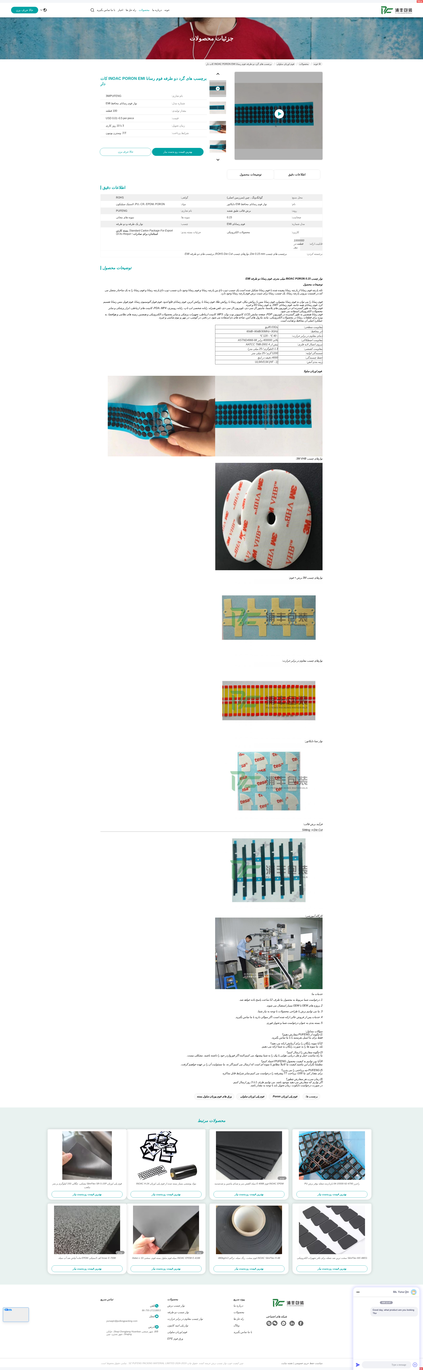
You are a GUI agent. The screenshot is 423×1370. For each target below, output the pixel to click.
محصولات (144, 10)
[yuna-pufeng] (269, 1323)
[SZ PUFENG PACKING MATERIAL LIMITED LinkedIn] (292, 1323)
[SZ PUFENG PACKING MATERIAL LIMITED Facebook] (301, 1323)
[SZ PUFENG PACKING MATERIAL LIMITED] (396, 10)
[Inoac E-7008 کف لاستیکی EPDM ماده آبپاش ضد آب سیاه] (87, 1230)
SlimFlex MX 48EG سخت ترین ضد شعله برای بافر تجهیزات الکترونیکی (332, 1258)
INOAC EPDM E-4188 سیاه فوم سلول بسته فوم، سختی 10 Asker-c (166, 1258)
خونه (167, 10)
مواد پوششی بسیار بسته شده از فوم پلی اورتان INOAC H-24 (166, 1183)
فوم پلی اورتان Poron (285, 1096)
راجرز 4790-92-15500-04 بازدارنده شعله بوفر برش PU (332, 1183)
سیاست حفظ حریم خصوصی (309, 1363)
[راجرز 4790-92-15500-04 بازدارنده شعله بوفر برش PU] (332, 1155)
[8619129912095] (284, 1323)
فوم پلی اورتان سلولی (252, 1096)
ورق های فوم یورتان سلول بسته (214, 1096)
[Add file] (415, 1364)
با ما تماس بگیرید (106, 10)
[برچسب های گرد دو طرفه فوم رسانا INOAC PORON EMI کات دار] (279, 116)
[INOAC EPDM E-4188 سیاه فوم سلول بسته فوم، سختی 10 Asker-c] (166, 1230)
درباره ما (157, 10)
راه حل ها (131, 10)
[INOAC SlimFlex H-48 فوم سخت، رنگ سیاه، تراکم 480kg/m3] (249, 1230)
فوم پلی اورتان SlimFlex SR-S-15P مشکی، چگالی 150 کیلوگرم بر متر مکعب (87, 1185)
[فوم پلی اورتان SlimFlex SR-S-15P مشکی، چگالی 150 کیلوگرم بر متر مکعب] (87, 1155)
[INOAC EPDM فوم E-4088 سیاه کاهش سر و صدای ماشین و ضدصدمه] (249, 1155)
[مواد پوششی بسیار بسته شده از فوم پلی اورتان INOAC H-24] (166, 1155)
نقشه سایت (287, 1363)
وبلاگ (236, 1325)
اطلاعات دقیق (297, 174)
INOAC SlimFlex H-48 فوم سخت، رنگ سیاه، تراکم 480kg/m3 (249, 1258)
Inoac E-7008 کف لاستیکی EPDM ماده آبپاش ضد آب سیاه (87, 1258)
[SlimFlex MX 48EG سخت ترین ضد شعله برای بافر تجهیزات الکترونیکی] (332, 1230)
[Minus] (358, 1292)
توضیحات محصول (251, 174)
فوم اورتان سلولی (285, 64)
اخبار (120, 10)
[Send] (358, 1364)
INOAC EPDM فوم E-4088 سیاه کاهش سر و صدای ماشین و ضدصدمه (249, 1183)
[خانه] (288, 1306)
